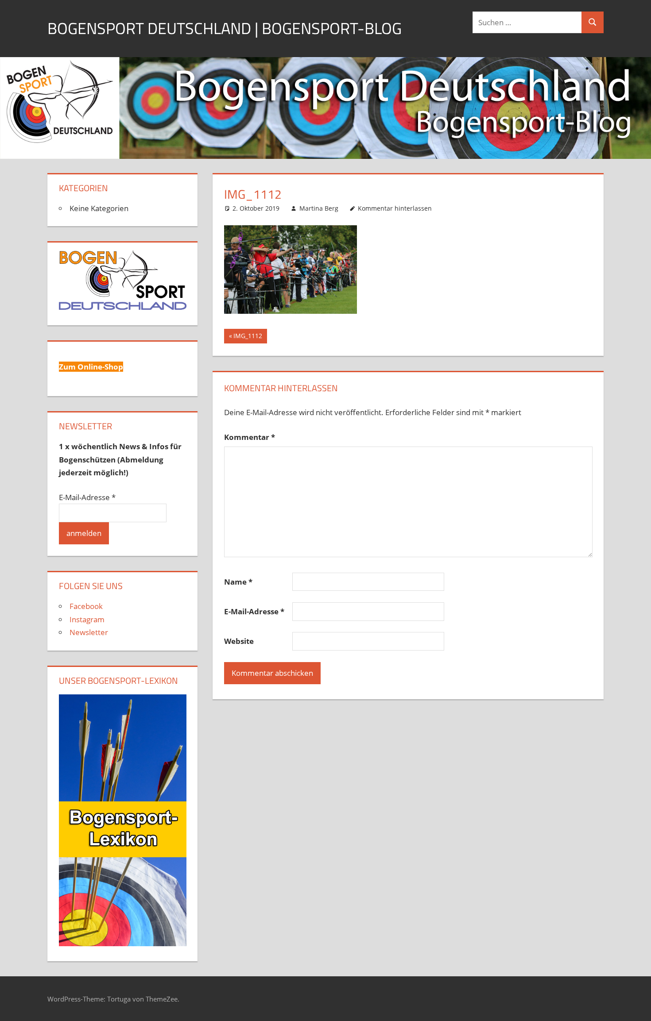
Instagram (87, 619)
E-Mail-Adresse (254, 611)
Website (239, 641)
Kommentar (249, 437)
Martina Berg (318, 208)
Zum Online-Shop (91, 367)
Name (238, 582)
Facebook (86, 606)
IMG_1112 (248, 337)
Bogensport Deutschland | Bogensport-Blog (224, 28)
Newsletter (89, 632)
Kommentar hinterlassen (395, 208)
